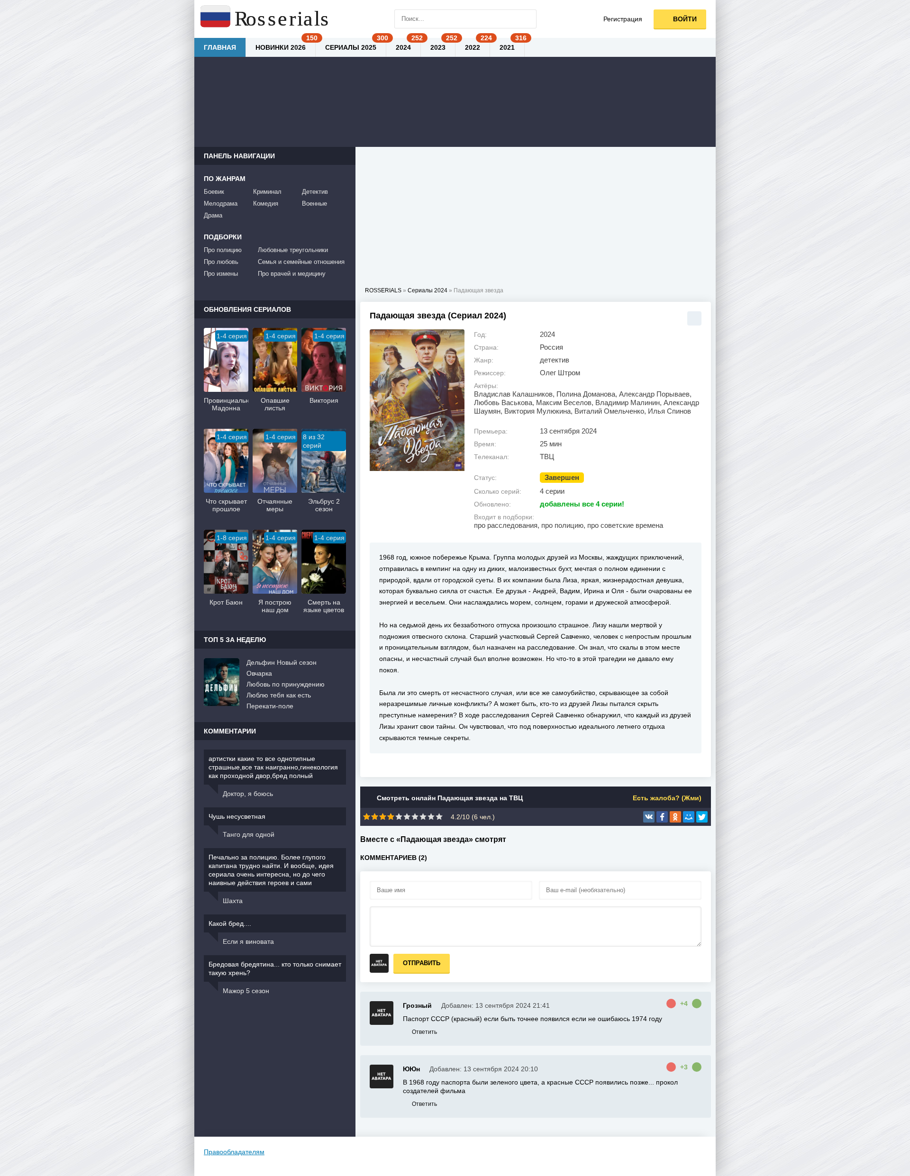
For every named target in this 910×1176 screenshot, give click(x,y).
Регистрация (622, 19)
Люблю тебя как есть (278, 695)
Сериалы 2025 (350, 47)
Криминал (267, 191)
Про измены (221, 273)
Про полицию (223, 249)
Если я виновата (248, 941)
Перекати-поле (269, 706)
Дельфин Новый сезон (281, 662)
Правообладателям (234, 1152)
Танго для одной (248, 834)
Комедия (265, 203)
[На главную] (265, 19)
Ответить (424, 1032)
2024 (403, 47)
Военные (314, 203)
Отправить (421, 963)
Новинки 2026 (280, 47)
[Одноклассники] (675, 817)
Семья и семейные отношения (301, 261)
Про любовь (221, 261)
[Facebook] (662, 817)
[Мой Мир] (688, 817)
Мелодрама (220, 203)
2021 (507, 47)
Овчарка (259, 673)
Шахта (233, 901)
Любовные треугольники (293, 249)
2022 (472, 47)
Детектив (315, 191)
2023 (438, 47)
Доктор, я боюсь (248, 793)
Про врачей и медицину (292, 273)
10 (439, 817)
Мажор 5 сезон (246, 991)
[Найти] (527, 18)
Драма (213, 215)
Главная (220, 47)
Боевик (214, 191)
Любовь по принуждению (285, 684)
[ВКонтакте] (649, 817)
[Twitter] (702, 817)
